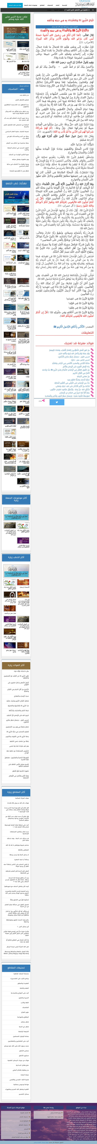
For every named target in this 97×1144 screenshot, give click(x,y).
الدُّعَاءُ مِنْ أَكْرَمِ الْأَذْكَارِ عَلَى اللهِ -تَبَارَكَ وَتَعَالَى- (72, 386)
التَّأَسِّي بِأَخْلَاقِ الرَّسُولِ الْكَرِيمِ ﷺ (69, 326)
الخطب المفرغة (24, 1113)
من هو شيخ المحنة (23, 1133)
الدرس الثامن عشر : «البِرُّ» (80, 360)
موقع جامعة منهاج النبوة (54, 1117)
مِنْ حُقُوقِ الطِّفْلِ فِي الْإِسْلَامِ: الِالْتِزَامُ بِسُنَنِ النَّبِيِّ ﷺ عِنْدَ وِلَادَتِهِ (66, 369)
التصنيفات (50, 5)
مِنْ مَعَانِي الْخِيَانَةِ (83, 376)
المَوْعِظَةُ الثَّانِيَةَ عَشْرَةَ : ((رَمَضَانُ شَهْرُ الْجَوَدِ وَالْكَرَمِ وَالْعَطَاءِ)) (67, 396)
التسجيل (26, 1129)
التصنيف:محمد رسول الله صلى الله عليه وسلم (65, 26)
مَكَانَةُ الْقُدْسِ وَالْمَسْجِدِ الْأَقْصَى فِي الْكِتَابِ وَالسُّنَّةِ (71, 363)
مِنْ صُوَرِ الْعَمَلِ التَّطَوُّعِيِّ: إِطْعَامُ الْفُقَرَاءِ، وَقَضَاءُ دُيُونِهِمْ (69, 350)
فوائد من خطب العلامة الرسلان (20, 1137)
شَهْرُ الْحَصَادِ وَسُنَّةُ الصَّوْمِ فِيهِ (78, 379)
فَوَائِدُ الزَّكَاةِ (85, 10)
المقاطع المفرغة (24, 1121)
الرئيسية (64, 5)
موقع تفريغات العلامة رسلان (41, 1142)
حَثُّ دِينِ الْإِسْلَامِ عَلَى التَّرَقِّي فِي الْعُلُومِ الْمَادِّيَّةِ (72, 383)
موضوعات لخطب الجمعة (30, 5)
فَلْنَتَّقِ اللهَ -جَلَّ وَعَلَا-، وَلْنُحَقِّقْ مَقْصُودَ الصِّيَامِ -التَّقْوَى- (70, 389)
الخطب (57, 5)
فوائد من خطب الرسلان (15, 5)
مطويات (49, 10)
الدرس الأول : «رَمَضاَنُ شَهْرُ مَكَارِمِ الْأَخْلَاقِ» (74, 356)
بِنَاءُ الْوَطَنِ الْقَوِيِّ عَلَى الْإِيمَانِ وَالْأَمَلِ (76, 366)
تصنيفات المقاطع (23, 1125)
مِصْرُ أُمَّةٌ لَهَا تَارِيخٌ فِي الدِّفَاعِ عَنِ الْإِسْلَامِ (75, 392)
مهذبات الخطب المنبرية (60, 10)
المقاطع (42, 5)
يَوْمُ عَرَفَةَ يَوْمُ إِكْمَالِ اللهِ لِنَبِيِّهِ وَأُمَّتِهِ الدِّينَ (74, 353)
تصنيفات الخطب (24, 1117)
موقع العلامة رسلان (56, 1113)
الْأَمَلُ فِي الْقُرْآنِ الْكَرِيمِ (81, 373)
